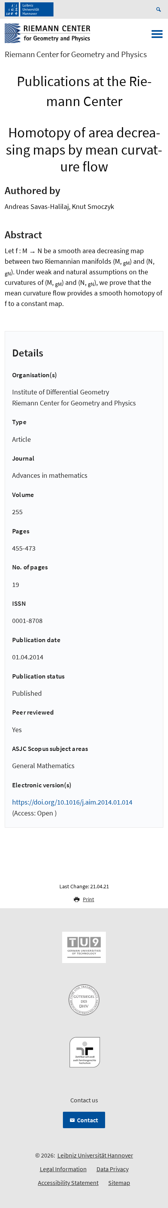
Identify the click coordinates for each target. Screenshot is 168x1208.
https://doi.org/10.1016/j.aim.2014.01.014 (72, 802)
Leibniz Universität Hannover (95, 1155)
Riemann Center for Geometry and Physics (76, 54)
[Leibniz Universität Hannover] (29, 9)
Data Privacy (113, 1169)
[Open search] (159, 9)
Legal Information (63, 1169)
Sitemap (119, 1182)
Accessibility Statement (68, 1182)
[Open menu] (157, 36)
